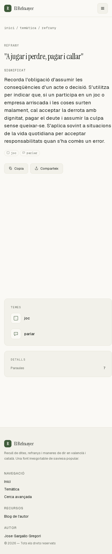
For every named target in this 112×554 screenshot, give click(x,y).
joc (13, 153)
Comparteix (49, 168)
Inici (7, 481)
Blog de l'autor (16, 516)
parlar (32, 153)
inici (9, 28)
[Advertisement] (56, 236)
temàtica (28, 28)
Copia (19, 168)
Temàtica (11, 489)
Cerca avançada (18, 496)
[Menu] (102, 8)
